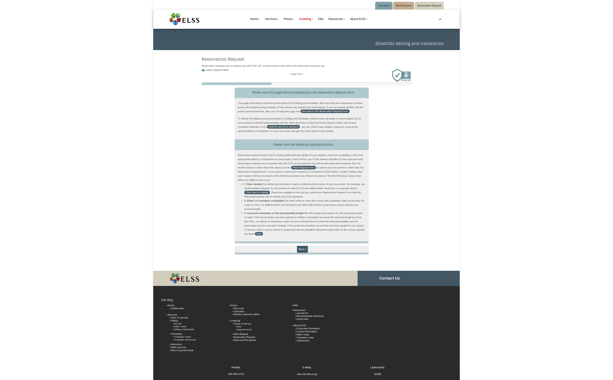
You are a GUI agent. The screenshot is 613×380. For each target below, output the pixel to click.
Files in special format (182, 350)
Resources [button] (336, 19)
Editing (174, 320)
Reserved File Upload (245, 340)
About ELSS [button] (358, 19)
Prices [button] (288, 19)
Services (172, 314)
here (259, 233)
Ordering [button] (305, 19)
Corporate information (308, 328)
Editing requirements (184, 329)
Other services (178, 347)
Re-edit (178, 323)
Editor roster (180, 326)
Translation (176, 334)
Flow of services (179, 317)
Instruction (176, 344)
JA (440, 19)
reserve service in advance (283, 126)
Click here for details (257, 192)
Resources (299, 310)
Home (171, 305)
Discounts (239, 308)
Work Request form (303, 167)
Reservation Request (429, 5)
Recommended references (310, 316)
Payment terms (244, 329)
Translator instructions (185, 340)
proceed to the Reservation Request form (325, 111)
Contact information (307, 331)
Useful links (302, 319)
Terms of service (242, 323)
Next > (302, 249)
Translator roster (182, 337)
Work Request (404, 5)
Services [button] (271, 19)
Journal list (302, 313)
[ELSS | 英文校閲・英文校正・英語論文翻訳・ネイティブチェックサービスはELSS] (185, 19)
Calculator (384, 5)
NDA (239, 326)
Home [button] (254, 19)
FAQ (320, 19)
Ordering (235, 320)
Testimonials (177, 308)
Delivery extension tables (247, 314)
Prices (234, 305)
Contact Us (389, 278)
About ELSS (300, 325)
